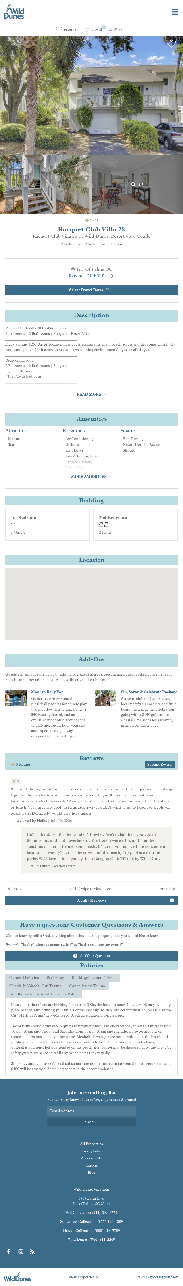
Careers (91, 1165)
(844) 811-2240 (102, 1239)
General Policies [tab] (24, 977)
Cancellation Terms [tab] (87, 986)
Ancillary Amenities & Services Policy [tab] (43, 994)
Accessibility (91, 1158)
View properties (81, 1277)
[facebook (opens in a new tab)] (9, 1251)
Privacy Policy (91, 1151)
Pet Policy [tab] (55, 977)
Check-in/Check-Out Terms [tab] (35, 986)
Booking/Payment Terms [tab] (94, 977)
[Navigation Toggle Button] (175, 11)
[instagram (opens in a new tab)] (20, 1251)
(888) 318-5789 (107, 1230)
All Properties (91, 1144)
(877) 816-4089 (110, 1221)
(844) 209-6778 (104, 1213)
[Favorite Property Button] (171, 43)
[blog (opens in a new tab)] (32, 1251)
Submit (91, 1122)
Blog (91, 1172)
